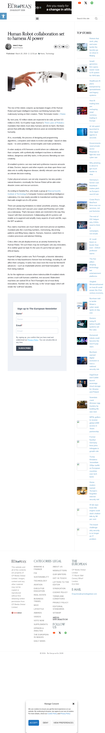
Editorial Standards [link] (58, 607)
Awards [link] (38, 613)
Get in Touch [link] (59, 578)
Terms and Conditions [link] (59, 597)
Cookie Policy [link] (52, 714)
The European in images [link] (41, 636)
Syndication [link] (59, 588)
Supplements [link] (41, 624)
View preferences (63, 723)
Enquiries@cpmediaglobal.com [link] (84, 594)
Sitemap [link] (57, 613)
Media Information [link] (60, 618)
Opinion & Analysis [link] (39, 629)
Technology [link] (50, 54)
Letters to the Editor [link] (61, 583)
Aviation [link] (38, 585)
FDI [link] (35, 573)
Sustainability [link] (41, 577)
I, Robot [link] (62, 114)
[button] (73, 704)
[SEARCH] (96, 18)
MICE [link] (36, 605)
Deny (45, 723)
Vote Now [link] (39, 620)
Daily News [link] (39, 641)
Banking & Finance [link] (39, 568)
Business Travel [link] (38, 600)
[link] (3, 16)
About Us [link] (57, 567)
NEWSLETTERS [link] (60, 570)
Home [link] (42, 54)
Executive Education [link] (39, 589)
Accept (34, 723)
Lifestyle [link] (39, 609)
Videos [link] (37, 617)
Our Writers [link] (59, 574)
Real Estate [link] (40, 595)
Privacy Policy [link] (65, 714)
